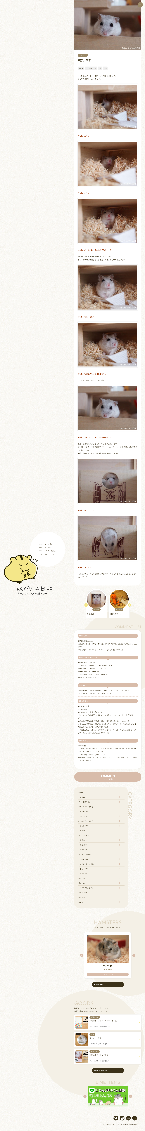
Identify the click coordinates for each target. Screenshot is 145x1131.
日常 (100, 68)
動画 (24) (81, 878)
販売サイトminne (100, 1070)
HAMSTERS (98, 984)
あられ (81, 68)
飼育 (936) (81, 897)
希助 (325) (83, 840)
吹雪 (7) (82, 830)
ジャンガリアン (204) (85, 807)
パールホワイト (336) (85, 821)
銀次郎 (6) (83, 873)
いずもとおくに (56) (87, 864)
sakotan (82, 685)
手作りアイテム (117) (85, 888)
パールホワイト (91, 68)
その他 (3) (81, 797)
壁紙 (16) (81, 883)
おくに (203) (84, 869)
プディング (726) (84, 835)
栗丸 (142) (83, 845)
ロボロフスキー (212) (85, 854)
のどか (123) (84, 816)
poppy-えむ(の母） (86, 657)
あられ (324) (84, 826)
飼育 (105, 68)
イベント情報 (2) (84, 802)
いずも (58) (84, 859)
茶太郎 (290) (84, 850)
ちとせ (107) (84, 811)
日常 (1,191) (82, 893)
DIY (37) (81, 792)
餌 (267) (81, 902)
